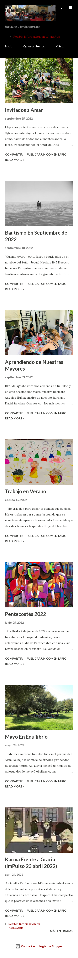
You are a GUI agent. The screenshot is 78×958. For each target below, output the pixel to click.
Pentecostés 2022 (25, 614)
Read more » (14, 159)
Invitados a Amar (24, 110)
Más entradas (61, 931)
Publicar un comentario (46, 154)
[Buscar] (60, 7)
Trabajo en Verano (25, 491)
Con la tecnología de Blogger (41, 946)
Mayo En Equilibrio (26, 737)
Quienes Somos (34, 46)
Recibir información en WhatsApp (36, 36)
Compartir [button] (14, 154)
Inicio (8, 46)
